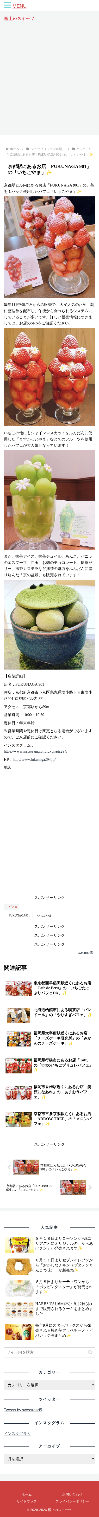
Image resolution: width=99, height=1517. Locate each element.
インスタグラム (17, 1434)
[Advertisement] (49, 82)
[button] (90, 1352)
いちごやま (44, 915)
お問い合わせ (72, 1494)
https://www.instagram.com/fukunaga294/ (35, 751)
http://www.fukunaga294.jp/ (34, 759)
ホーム (27, 1494)
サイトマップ (27, 1501)
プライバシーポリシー (72, 1501)
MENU (19, 6)
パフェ (13, 906)
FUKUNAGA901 (19, 915)
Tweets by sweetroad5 (23, 1410)
